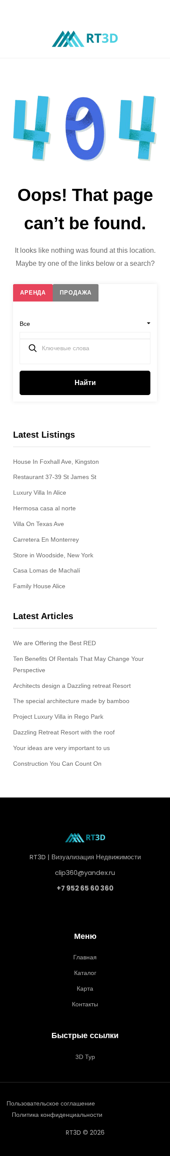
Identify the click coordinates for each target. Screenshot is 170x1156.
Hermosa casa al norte (44, 508)
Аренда (33, 292)
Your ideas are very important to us (61, 747)
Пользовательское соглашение (51, 1103)
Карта (85, 988)
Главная (85, 957)
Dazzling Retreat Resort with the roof (64, 732)
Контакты (85, 1004)
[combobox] (85, 323)
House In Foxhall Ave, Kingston (56, 461)
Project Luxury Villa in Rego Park (58, 716)
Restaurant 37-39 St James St (54, 476)
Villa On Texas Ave (38, 523)
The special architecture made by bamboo (71, 700)
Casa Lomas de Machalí (46, 570)
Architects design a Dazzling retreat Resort (72, 685)
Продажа (76, 292)
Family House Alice (39, 586)
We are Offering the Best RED (54, 643)
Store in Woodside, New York (53, 555)
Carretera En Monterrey (46, 539)
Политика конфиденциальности (57, 1114)
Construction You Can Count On (57, 763)
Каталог (85, 972)
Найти (85, 382)
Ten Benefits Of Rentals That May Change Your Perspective (78, 664)
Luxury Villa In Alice (39, 492)
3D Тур (85, 1056)
